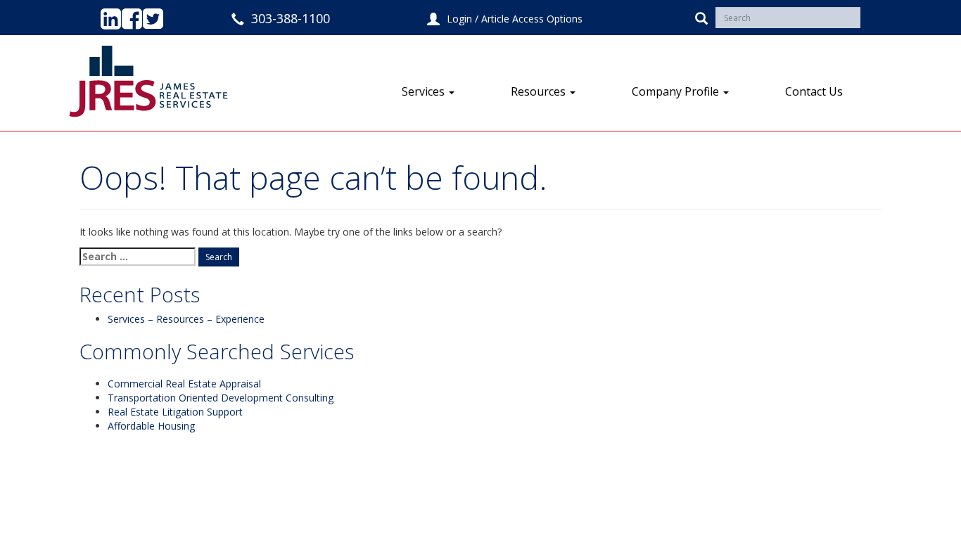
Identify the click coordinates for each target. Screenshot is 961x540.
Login (459, 18)
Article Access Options (532, 18)
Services (424, 91)
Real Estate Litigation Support (175, 411)
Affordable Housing (151, 425)
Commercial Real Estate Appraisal (184, 383)
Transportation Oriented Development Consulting (220, 397)
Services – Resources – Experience (186, 319)
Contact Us (814, 91)
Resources (539, 91)
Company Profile (677, 91)
